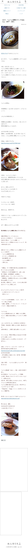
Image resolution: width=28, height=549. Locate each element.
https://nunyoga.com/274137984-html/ (10, 143)
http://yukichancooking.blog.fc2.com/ (10, 398)
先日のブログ (4, 53)
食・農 (4, 440)
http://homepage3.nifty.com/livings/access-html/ (13, 350)
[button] (25, 319)
